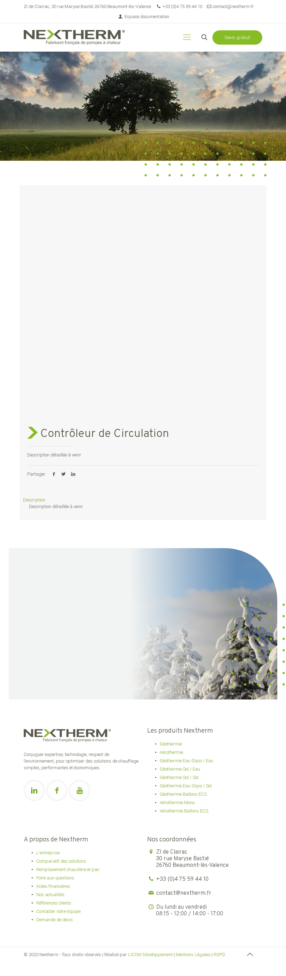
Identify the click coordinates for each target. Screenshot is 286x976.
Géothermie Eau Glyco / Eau (186, 760)
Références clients (53, 903)
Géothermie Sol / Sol (179, 777)
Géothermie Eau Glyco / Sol (186, 785)
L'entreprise (48, 852)
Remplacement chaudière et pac (67, 869)
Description (34, 499)
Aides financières (53, 886)
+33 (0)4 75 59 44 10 (182, 6)
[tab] (143, 500)
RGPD (219, 954)
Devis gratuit (237, 37)
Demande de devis (54, 919)
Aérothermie (171, 752)
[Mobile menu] (187, 37)
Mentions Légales (193, 954)
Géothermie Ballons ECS (183, 794)
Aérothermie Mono (177, 802)
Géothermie (171, 744)
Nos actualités (50, 894)
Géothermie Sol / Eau (180, 769)
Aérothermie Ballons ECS (184, 811)
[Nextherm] (74, 37)
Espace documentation (146, 16)
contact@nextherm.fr (233, 6)
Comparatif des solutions (61, 861)
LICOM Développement (150, 954)
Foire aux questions (55, 877)
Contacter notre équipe (58, 911)
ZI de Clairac (192, 859)
